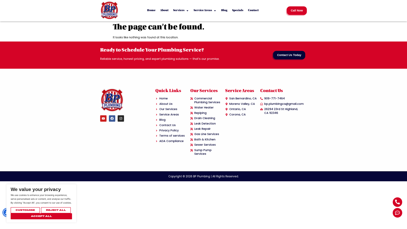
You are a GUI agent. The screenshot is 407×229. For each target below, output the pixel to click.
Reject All (56, 210)
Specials (237, 10)
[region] (41, 203)
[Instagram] (121, 118)
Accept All (41, 216)
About (164, 10)
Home (151, 10)
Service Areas (203, 10)
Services (178, 10)
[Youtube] (103, 118)
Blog (224, 10)
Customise (25, 210)
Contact (253, 10)
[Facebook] (112, 118)
